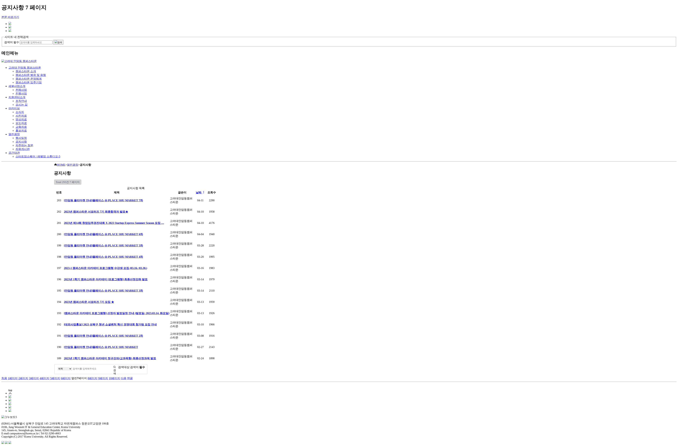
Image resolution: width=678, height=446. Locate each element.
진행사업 (21, 93)
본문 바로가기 (10, 17)
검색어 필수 (11, 42)
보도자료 (21, 123)
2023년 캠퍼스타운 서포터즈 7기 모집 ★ (89, 301)
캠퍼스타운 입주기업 (29, 82)
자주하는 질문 (24, 145)
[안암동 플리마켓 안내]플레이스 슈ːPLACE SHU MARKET (101, 347)
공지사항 (21, 141)
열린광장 (14, 134)
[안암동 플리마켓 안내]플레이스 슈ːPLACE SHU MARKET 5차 (103, 245)
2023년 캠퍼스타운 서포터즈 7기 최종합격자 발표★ (96, 211)
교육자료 (21, 126)
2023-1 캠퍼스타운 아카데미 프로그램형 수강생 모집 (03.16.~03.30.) (105, 268)
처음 (4, 378)
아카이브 (14, 108)
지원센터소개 (16, 97)
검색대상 (123, 367)
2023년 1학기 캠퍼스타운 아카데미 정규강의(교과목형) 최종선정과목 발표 (110, 358)
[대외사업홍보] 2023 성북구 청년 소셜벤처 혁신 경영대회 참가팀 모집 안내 (110, 324)
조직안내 (21, 100)
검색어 (137, 367)
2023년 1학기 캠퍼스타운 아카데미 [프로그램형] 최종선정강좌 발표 (106, 279)
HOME (61, 164)
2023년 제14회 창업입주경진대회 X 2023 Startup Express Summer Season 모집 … (114, 222)
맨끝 (130, 378)
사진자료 (21, 115)
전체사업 (21, 89)
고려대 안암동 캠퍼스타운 (24, 67)
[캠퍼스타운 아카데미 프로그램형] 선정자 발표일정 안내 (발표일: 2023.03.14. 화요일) (116, 313)
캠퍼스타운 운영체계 (29, 78)
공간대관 (14, 152)
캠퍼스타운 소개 (26, 71)
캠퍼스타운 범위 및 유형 (31, 75)
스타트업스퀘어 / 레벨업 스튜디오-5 (38, 156)
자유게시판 (23, 149)
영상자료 (21, 119)
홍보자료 (21, 130)
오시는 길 (22, 104)
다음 (123, 378)
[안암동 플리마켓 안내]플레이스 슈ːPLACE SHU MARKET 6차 (103, 234)
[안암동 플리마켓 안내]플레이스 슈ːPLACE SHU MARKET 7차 (103, 200)
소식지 (20, 112)
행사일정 (21, 137)
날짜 (199, 192)
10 (114, 378)
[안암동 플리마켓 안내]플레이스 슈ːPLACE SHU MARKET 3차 (103, 290)
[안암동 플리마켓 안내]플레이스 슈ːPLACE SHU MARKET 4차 (103, 256)
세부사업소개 (16, 86)
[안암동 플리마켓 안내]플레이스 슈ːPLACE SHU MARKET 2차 (103, 335)
